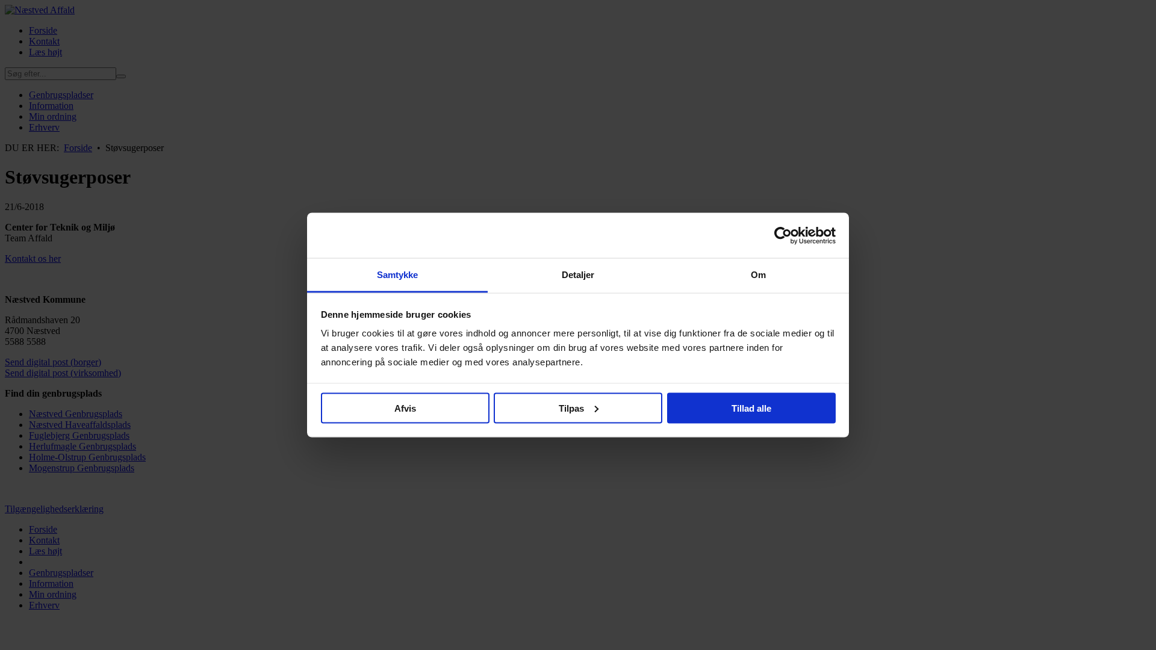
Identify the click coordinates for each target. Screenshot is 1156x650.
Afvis (405, 408)
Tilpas (571, 408)
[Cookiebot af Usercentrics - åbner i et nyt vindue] (783, 235)
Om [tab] (758, 275)
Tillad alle (751, 408)
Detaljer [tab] (578, 275)
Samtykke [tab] (397, 275)
